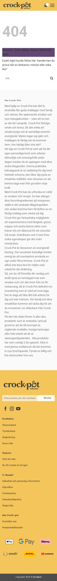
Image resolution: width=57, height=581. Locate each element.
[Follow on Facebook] (5, 409)
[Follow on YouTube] (18, 409)
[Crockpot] (17, 5)
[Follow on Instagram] (12, 409)
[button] (52, 5)
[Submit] (51, 78)
